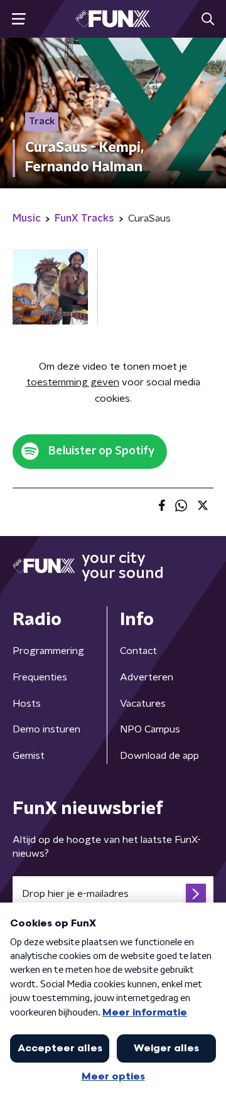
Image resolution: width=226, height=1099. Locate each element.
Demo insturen (46, 729)
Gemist (29, 756)
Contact (138, 651)
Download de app (159, 756)
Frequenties (40, 677)
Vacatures (143, 704)
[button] (18, 19)
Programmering (48, 651)
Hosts (27, 704)
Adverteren (146, 677)
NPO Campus (150, 729)
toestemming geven (72, 382)
